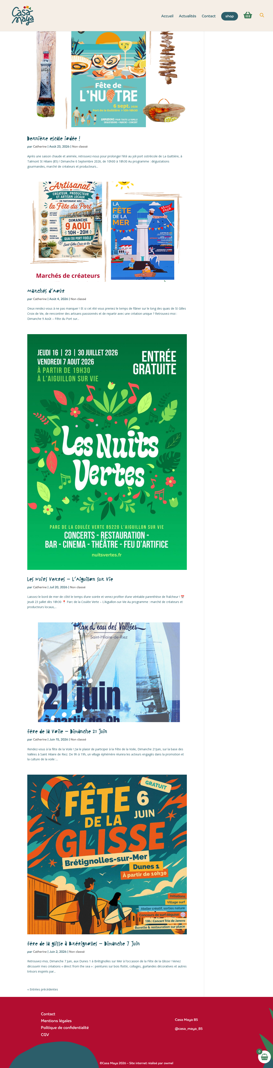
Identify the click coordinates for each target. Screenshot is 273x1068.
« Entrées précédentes (42, 989)
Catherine (40, 146)
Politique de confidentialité (65, 1027)
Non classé (80, 146)
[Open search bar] (262, 15)
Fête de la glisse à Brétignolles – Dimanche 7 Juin (83, 944)
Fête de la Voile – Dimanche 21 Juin (67, 732)
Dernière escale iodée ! (53, 139)
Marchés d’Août (46, 291)
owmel (168, 1063)
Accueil (167, 16)
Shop (229, 16)
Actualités (187, 16)
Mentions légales (56, 1020)
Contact (209, 16)
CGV (45, 1034)
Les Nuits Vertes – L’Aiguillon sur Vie (70, 579)
